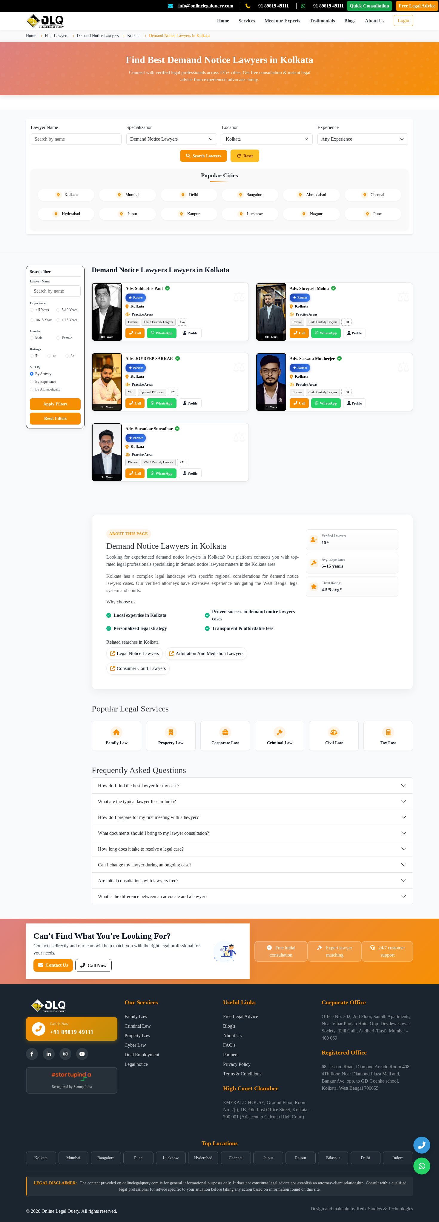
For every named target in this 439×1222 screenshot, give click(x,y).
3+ (73, 356)
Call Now (96, 965)
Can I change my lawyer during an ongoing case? (144, 864)
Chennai (235, 1157)
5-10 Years (69, 310)
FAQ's (229, 1045)
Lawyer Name (44, 127)
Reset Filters (55, 418)
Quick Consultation (369, 5)
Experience (328, 127)
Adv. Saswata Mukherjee (313, 358)
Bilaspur (333, 1157)
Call (138, 333)
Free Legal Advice (417, 5)
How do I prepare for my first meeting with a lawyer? (148, 817)
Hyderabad (203, 1157)
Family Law (136, 1016)
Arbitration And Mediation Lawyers (209, 653)
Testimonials (322, 20)
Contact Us (56, 965)
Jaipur (268, 1157)
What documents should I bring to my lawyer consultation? (153, 833)
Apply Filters (55, 404)
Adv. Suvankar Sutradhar (149, 429)
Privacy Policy (237, 1064)
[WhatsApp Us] (422, 1166)
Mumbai (73, 1157)
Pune (138, 1157)
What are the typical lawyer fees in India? (137, 801)
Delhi (365, 1157)
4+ (55, 356)
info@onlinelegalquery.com (205, 5)
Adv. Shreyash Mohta (310, 288)
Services (247, 20)
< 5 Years (42, 310)
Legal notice (136, 1064)
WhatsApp (164, 333)
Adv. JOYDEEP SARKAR (149, 358)
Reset (248, 156)
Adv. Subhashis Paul (144, 288)
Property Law (138, 1035)
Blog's (229, 1026)
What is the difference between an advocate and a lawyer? (152, 896)
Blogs (349, 20)
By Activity (43, 374)
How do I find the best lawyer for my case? (138, 785)
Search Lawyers (207, 156)
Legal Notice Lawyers (138, 653)
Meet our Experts (282, 20)
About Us (374, 20)
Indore (397, 1157)
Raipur (300, 1157)
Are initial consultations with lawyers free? (138, 880)
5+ (37, 356)
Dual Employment (142, 1054)
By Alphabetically (47, 389)
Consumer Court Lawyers (141, 668)
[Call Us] (422, 1145)
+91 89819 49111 (272, 5)
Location (230, 127)
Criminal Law (138, 1026)
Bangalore (105, 1157)
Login (403, 20)
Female (67, 338)
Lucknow (171, 1157)
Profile (192, 333)
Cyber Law (135, 1045)
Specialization (139, 127)
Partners (230, 1054)
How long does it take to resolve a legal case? (141, 848)
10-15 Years (44, 320)
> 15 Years (69, 320)
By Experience (45, 381)
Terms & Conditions (242, 1073)
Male (38, 338)
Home (223, 20)
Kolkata (40, 1157)
